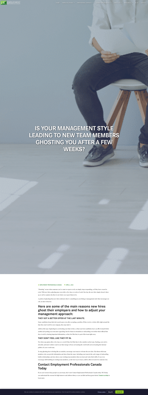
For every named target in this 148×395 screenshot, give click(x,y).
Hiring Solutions (69, 3)
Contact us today (103, 375)
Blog (137, 3)
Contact (144, 3)
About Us (118, 3)
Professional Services (86, 3)
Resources (129, 3)
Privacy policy (102, 392)
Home (58, 3)
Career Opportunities (104, 3)
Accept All (119, 392)
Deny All (110, 392)
